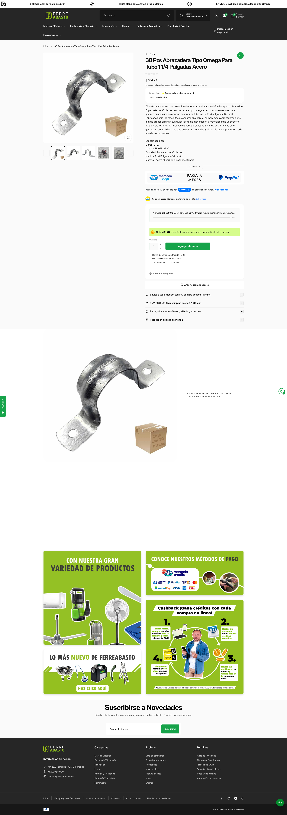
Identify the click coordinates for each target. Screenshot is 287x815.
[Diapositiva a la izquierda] (46, 153)
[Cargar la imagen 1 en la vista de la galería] (58, 153)
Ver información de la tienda (165, 262)
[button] (237, 15)
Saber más (201, 198)
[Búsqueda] (169, 16)
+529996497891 (56, 771)
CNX (150, 54)
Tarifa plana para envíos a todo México (104, 3)
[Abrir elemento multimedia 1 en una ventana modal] (88, 98)
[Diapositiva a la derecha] (130, 153)
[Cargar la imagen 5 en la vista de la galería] (118, 153)
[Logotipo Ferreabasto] (53, 750)
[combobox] (137, 15)
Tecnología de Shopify (236, 810)
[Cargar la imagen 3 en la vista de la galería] (88, 153)
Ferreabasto (223, 810)
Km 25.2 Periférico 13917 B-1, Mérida (66, 766)
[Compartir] (240, 55)
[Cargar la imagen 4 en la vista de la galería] (103, 153)
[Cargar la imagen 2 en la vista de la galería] (73, 153)
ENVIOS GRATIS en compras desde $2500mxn (206, 3)
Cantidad (153, 240)
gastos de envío (171, 85)
